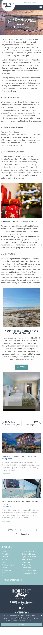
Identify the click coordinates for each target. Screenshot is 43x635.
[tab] (21, 580)
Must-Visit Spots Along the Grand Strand (19, 456)
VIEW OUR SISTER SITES (13, 580)
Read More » (6, 474)
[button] (41, 7)
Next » (25, 534)
